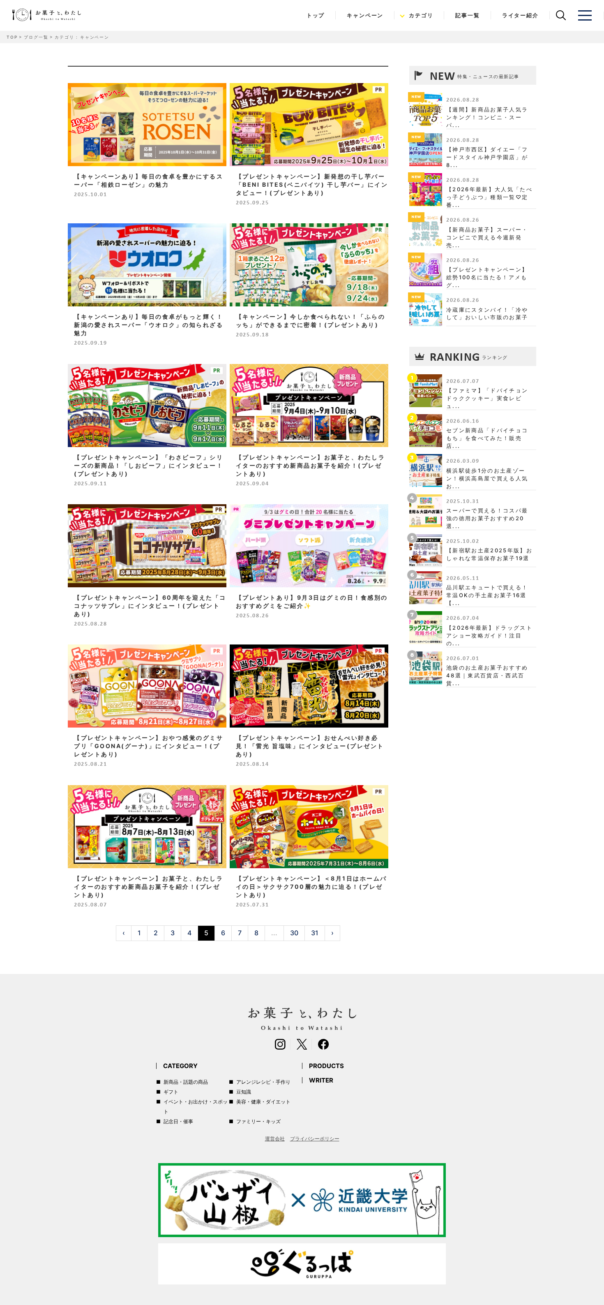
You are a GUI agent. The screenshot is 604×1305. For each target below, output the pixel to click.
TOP (12, 37)
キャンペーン (365, 15)
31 (314, 933)
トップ (316, 15)
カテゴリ (421, 15)
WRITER (321, 1080)
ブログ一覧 (36, 37)
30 (294, 933)
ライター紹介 (520, 15)
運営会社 (275, 1139)
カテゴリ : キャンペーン (82, 37)
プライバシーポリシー (314, 1139)
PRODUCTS (326, 1066)
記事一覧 (467, 15)
